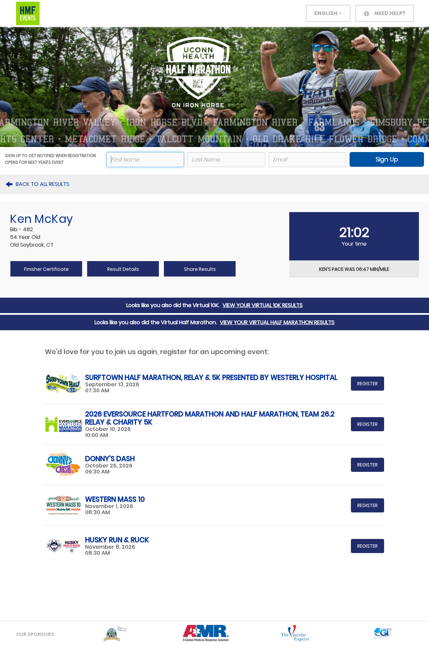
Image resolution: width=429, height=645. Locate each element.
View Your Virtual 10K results (263, 305)
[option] (116, 633)
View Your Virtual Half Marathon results (277, 322)
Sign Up (387, 159)
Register (367, 383)
